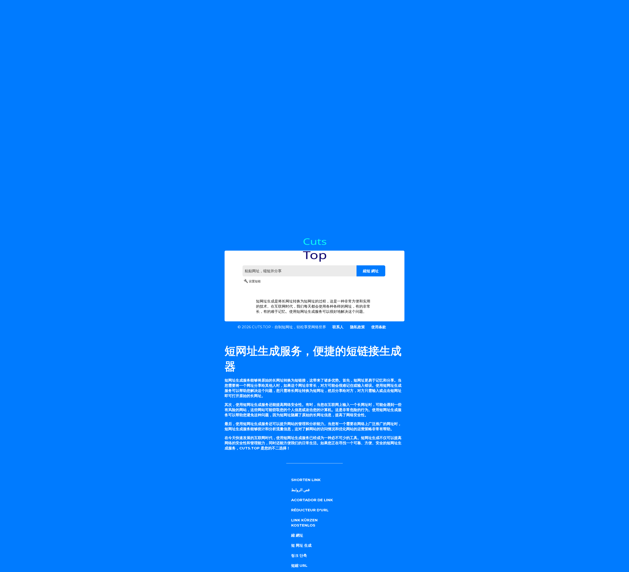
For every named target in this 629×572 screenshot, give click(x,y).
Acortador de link (312, 500)
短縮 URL (299, 565)
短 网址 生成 (301, 545)
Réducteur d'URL (310, 510)
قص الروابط (300, 489)
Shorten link (306, 479)
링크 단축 (299, 555)
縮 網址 (297, 535)
